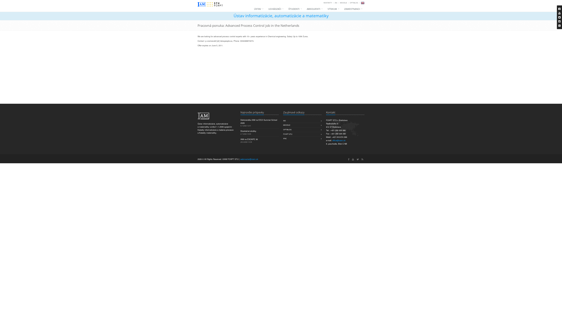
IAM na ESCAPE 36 (249, 139)
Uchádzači (274, 8)
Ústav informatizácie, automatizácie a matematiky (281, 15)
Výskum (332, 8)
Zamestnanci (352, 8)
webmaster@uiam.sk (249, 159)
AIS (336, 2)
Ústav (257, 8)
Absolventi (313, 8)
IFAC (285, 138)
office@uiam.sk (339, 140)
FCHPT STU (287, 134)
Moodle (343, 2)
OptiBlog (354, 2)
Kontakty (328, 2)
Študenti (293, 8)
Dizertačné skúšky (248, 131)
